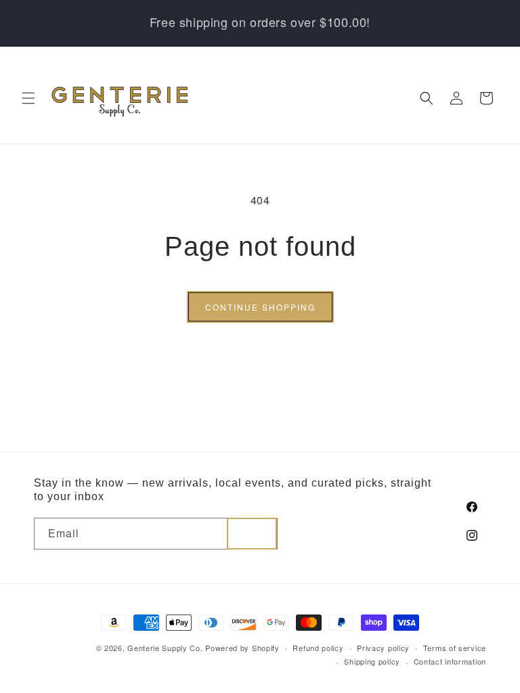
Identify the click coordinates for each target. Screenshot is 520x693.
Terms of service (454, 647)
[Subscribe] (252, 534)
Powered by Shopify (242, 647)
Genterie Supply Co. (164, 647)
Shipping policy (372, 661)
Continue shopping (260, 307)
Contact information (450, 661)
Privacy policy (383, 647)
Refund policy (317, 647)
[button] (28, 98)
